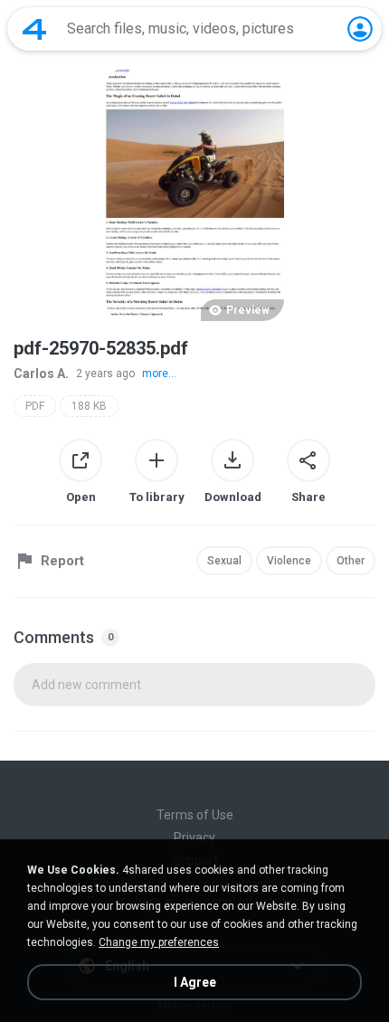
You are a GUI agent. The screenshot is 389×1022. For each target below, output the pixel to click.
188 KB (89, 406)
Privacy (194, 837)
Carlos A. (41, 373)
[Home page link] (34, 29)
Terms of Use (195, 815)
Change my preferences (159, 942)
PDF (34, 406)
